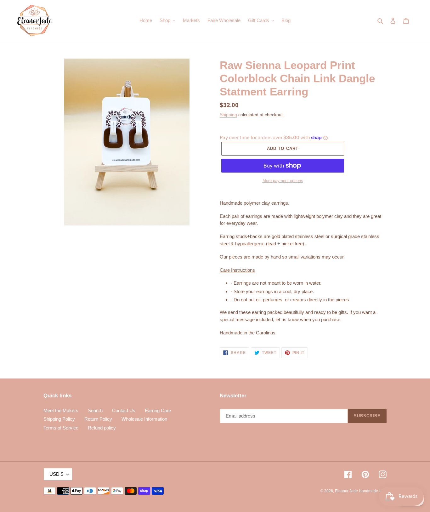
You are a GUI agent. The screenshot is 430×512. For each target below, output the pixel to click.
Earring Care (158, 410)
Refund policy (102, 427)
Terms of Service (60, 427)
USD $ (56, 474)
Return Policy (98, 419)
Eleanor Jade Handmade (356, 491)
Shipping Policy (59, 419)
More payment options (283, 180)
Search (95, 410)
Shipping (228, 114)
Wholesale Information (144, 419)
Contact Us (123, 410)
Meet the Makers (60, 410)
